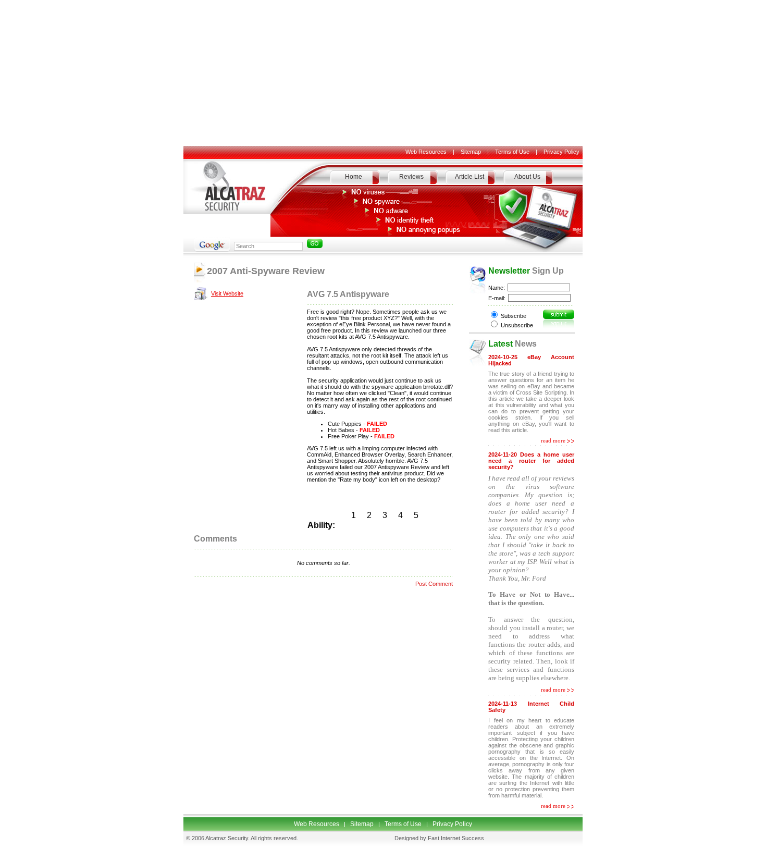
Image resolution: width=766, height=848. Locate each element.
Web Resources (426, 152)
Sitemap (471, 152)
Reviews (411, 176)
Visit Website (227, 293)
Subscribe (513, 316)
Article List (469, 176)
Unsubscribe (517, 325)
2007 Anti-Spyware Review (266, 271)
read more (553, 440)
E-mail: (496, 298)
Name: (496, 288)
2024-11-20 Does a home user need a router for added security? (531, 460)
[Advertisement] (383, 73)
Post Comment (434, 584)
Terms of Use (512, 152)
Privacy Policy (561, 152)
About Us (527, 176)
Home (353, 176)
